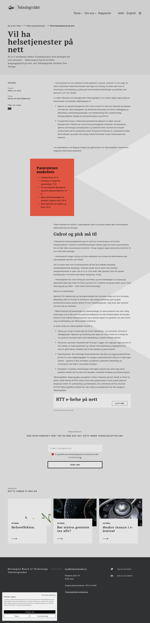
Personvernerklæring (48, 595)
